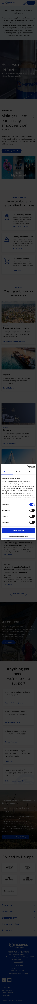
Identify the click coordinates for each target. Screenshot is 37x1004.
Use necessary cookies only (18, 536)
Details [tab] (18, 472)
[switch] (32, 510)
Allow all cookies (18, 530)
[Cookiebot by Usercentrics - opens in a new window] (26, 466)
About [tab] (30, 472)
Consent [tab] (6, 472)
